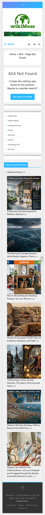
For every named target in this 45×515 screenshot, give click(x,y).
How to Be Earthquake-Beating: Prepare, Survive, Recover (22, 297)
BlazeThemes (22, 501)
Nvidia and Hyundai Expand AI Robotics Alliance (21, 213)
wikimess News (14, 172)
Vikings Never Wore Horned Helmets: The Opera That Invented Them (23, 383)
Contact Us (22, 508)
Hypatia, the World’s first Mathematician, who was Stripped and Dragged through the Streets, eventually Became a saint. (23, 472)
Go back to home (22, 96)
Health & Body (13, 121)
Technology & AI (14, 145)
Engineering (12, 116)
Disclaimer (11, 505)
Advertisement (32, 505)
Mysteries (11, 135)
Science (10, 140)
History (10, 130)
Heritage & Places (14, 125)
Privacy (21, 505)
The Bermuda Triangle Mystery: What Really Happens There (22, 255)
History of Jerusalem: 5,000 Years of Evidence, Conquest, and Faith (24, 339)
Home (12, 54)
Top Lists (11, 149)
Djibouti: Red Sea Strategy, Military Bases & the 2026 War (23, 427)
